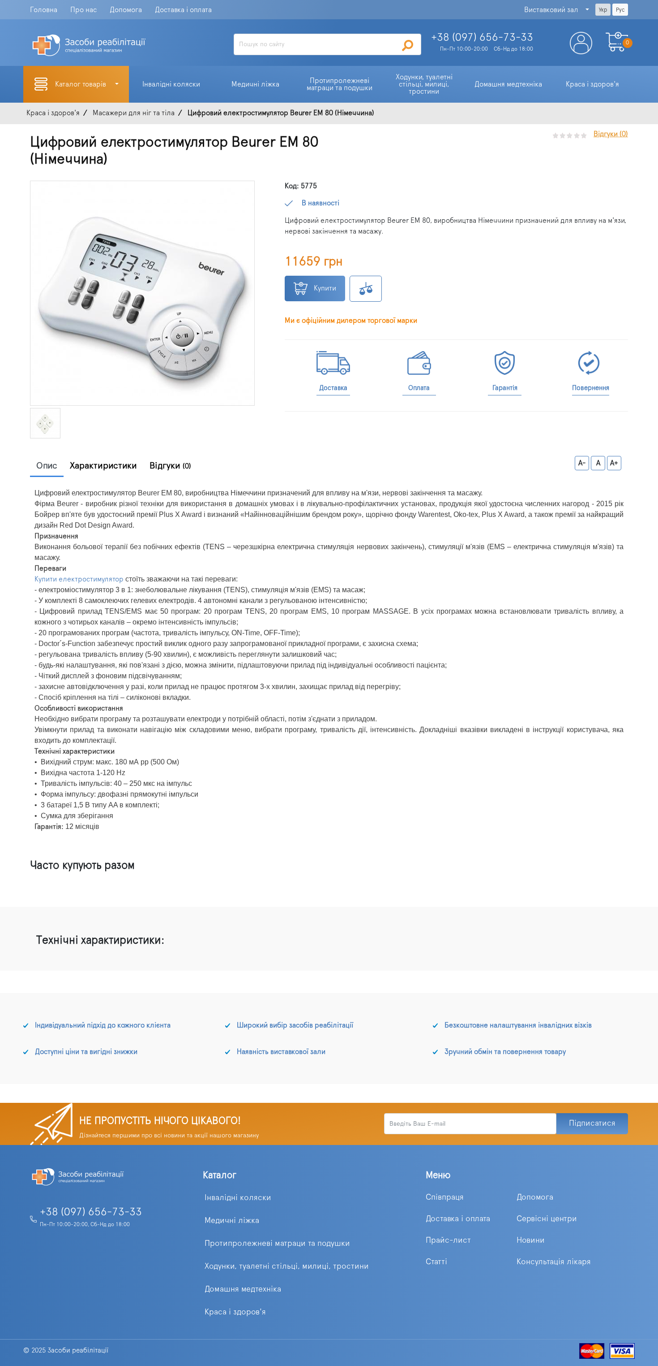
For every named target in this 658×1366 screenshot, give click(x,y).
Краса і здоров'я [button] (592, 84)
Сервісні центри (547, 1219)
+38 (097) (482, 37)
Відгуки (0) (611, 134)
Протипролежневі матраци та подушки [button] (339, 84)
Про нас (83, 9)
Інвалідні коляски (238, 1198)
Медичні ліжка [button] (255, 84)
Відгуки (170, 465)
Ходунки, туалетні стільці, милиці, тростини (287, 1266)
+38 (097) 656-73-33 (91, 1212)
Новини (531, 1240)
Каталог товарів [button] (81, 84)
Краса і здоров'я (235, 1312)
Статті (436, 1262)
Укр (603, 10)
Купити (324, 288)
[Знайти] (408, 45)
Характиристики (103, 465)
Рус (620, 10)
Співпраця (445, 1197)
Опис (46, 465)
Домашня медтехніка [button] (508, 84)
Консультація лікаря (554, 1262)
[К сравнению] (366, 289)
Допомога (126, 9)
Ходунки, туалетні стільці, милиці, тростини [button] (425, 84)
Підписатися (592, 1123)
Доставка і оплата (183, 9)
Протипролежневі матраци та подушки (277, 1244)
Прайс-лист (448, 1240)
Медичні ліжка (232, 1221)
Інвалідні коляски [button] (171, 84)
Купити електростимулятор (79, 579)
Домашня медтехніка (243, 1289)
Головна (43, 9)
